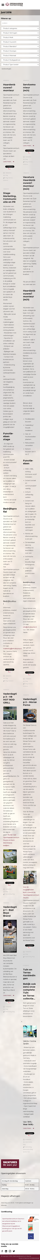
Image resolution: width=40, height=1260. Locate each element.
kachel (25, 1152)
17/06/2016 (26, 173)
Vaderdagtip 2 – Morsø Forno (30, 702)
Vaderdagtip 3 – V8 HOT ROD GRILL (10, 698)
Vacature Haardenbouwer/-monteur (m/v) (29, 183)
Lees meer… (7, 162)
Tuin (28, 1152)
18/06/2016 (6, 80)
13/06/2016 (6, 689)
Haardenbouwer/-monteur (9, 87)
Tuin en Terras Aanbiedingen (29, 974)
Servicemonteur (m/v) (29, 87)
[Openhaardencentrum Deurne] (14, 4)
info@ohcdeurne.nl (30, 627)
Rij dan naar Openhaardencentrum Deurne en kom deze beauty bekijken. (11, 840)
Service (10, 178)
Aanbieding (6, 69)
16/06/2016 (6, 189)
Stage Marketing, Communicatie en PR (9, 197)
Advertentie (28, 1142)
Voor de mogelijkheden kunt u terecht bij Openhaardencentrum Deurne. (31, 892)
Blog (6, 175)
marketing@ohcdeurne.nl (12, 649)
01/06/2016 (26, 965)
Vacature (5, 180)
